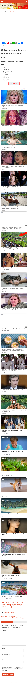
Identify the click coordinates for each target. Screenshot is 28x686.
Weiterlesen (14, 84)
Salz (12, 604)
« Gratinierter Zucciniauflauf (8, 616)
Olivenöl (3, 604)
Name (4, 648)
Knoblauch (13, 602)
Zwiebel (9, 606)
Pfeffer (8, 604)
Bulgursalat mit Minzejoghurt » (19, 617)
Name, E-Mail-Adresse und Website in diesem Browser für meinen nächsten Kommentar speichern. (13, 669)
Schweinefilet (17, 604)
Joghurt (7, 602)
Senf (22, 604)
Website (4, 659)
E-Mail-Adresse (6, 654)
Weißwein (4, 606)
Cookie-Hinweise (14, 682)
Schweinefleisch (7, 611)
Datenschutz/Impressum (14, 680)
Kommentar (5, 630)
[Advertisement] (14, 26)
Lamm (18, 602)
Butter (3, 602)
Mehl (22, 602)
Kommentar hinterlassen (9, 612)
